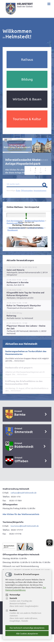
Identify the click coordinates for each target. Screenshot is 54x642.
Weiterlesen (19, 360)
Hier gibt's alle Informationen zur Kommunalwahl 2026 (26, 161)
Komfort (13, 610)
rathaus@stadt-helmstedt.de (23, 492)
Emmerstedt (24, 432)
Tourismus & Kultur (27, 119)
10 (40, 172)
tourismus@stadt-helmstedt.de (25, 525)
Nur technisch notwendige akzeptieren (27, 627)
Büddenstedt (23, 446)
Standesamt (12, 230)
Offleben (21, 461)
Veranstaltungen (40, 190)
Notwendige (15, 594)
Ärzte (18, 190)
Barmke (20, 414)
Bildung (27, 79)
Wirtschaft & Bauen (27, 99)
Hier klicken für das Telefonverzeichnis (21, 514)
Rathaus (27, 59)
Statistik (13, 598)
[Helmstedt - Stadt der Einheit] (20, 15)
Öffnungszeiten (27, 190)
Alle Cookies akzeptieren (27, 633)
